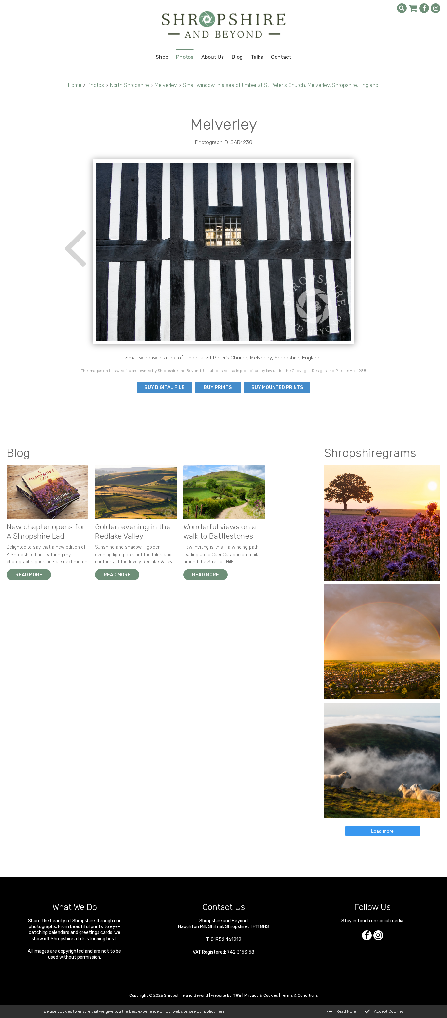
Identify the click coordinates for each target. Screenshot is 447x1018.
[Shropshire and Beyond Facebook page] (424, 8)
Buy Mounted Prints (277, 387)
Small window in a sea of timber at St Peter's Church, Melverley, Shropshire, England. (281, 85)
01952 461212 (226, 939)
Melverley (166, 85)
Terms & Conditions (299, 995)
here (220, 1011)
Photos (95, 85)
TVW (237, 995)
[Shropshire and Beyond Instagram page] (435, 8)
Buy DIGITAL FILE (164, 387)
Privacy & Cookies (261, 995)
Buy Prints (218, 387)
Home (74, 85)
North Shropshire (129, 85)
